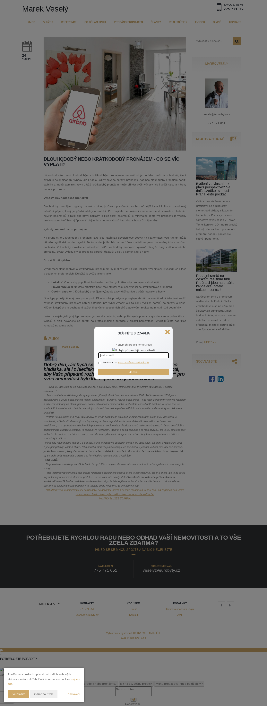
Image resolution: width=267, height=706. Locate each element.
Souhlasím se (110, 362)
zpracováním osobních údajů (133, 362)
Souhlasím (18, 694)
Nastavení (74, 693)
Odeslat (133, 372)
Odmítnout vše (44, 694)
